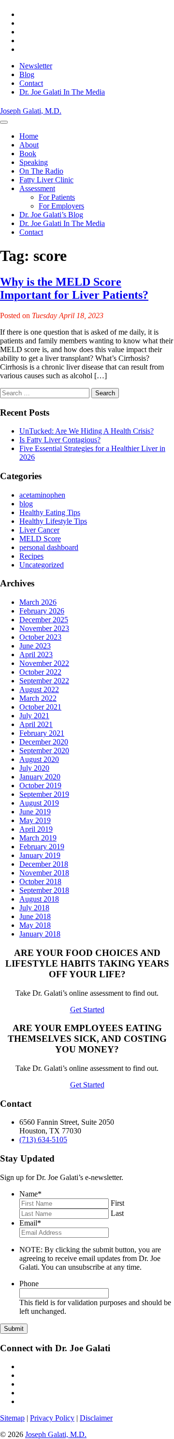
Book (27, 153)
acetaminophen (42, 495)
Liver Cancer (39, 530)
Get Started (87, 1009)
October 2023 (40, 637)
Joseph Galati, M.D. (56, 1434)
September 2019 (44, 794)
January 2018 (39, 934)
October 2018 (40, 881)
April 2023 (36, 654)
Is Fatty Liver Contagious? (60, 440)
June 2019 (35, 812)
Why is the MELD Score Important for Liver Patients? (74, 288)
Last (117, 1213)
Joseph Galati (30, 111)
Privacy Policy (52, 1418)
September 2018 (44, 890)
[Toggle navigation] (4, 122)
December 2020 (43, 742)
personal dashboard (48, 547)
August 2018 (39, 899)
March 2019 (38, 838)
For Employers (61, 206)
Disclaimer (96, 1418)
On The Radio (41, 171)
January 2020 (39, 777)
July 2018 (34, 908)
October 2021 (40, 707)
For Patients (57, 197)
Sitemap (12, 1418)
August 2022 (39, 689)
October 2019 (40, 785)
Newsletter (35, 66)
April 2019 (36, 829)
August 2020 (39, 759)
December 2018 (43, 864)
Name (30, 1194)
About (29, 145)
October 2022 (40, 672)
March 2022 (38, 698)
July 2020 (34, 768)
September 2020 (44, 750)
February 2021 (41, 733)
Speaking (33, 162)
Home (28, 136)
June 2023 (35, 646)
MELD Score (40, 538)
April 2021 (36, 724)
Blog (26, 74)
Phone (29, 1283)
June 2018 (35, 916)
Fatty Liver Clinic (46, 180)
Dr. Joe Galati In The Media (62, 92)
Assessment (37, 188)
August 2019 (39, 803)
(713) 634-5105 (43, 1139)
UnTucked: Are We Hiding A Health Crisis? (86, 431)
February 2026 (41, 611)
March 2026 (38, 602)
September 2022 (44, 681)
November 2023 (44, 628)
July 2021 (34, 715)
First (117, 1203)
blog (26, 504)
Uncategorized (41, 565)
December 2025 (43, 619)
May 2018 (35, 925)
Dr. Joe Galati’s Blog (51, 214)
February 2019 (41, 846)
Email (30, 1223)
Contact (31, 83)
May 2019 (35, 820)
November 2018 (44, 873)
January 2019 (39, 855)
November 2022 (44, 663)
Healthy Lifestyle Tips (53, 521)
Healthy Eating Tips (49, 512)
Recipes (31, 556)
